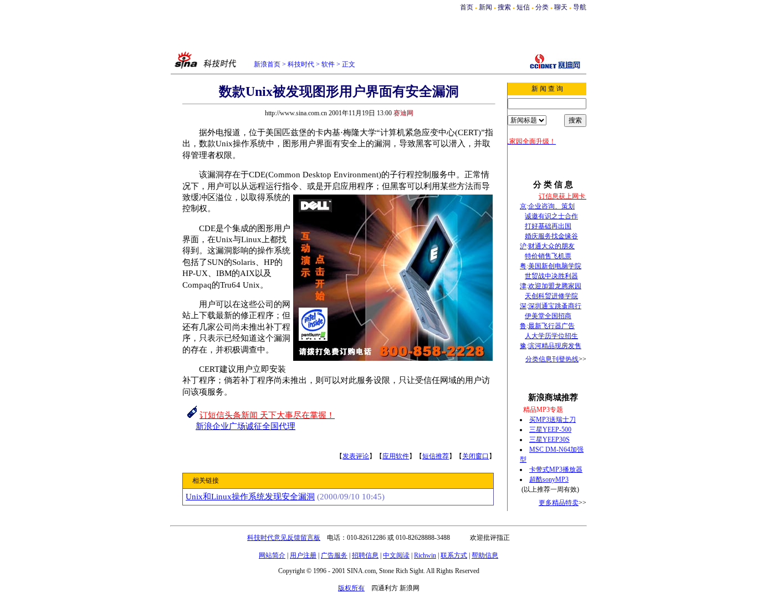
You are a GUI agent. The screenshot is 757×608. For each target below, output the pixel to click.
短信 (523, 7)
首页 (466, 7)
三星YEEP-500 (550, 429)
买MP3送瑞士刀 (552, 419)
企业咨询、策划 (551, 206)
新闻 (485, 7)
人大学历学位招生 (551, 336)
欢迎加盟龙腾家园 (554, 286)
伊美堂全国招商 (548, 316)
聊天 (560, 7)
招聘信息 (365, 555)
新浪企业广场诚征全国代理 (245, 426)
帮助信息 (485, 555)
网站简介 (272, 555)
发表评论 (355, 456)
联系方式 (454, 555)
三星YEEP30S (549, 439)
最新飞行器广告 (551, 326)
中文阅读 (396, 555)
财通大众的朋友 (551, 246)
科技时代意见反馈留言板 (283, 537)
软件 (328, 64)
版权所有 (351, 588)
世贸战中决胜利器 (551, 276)
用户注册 (303, 555)
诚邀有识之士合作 (551, 216)
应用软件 (395, 456)
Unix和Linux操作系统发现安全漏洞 (250, 496)
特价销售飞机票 (548, 256)
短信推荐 (435, 456)
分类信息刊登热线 (552, 359)
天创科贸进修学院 (551, 296)
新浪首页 (267, 64)
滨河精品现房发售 (554, 346)
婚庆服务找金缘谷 (551, 236)
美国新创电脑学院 (554, 266)
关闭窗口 (475, 456)
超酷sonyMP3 (549, 479)
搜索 (505, 7)
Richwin (425, 555)
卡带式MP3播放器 (555, 469)
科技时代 (301, 64)
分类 (542, 7)
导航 (579, 7)
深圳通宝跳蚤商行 (554, 306)
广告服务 (334, 555)
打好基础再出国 (548, 226)
